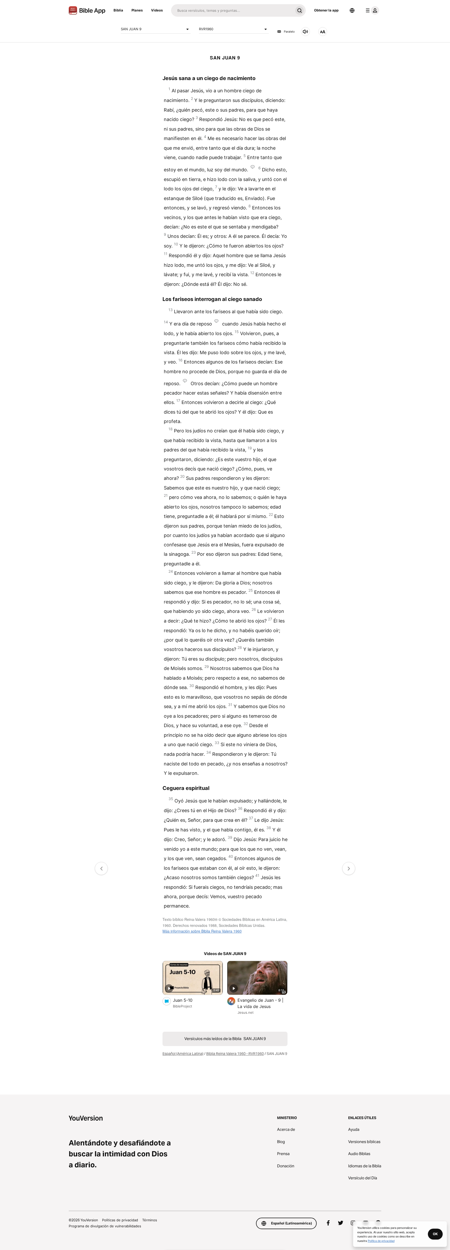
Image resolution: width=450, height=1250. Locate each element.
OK (435, 1234)
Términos (149, 1220)
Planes (137, 10)
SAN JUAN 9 (131, 29)
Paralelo (289, 31)
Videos (157, 10)
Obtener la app (326, 10)
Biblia (118, 10)
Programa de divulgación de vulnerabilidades (105, 1226)
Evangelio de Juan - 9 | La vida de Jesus (260, 1003)
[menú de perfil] (371, 10)
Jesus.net (246, 1012)
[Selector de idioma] (352, 10)
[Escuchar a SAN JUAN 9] (305, 31)
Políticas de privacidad (120, 1220)
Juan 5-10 (188, 1000)
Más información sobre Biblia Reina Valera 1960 (202, 931)
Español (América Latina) (182, 1053)
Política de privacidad (381, 1241)
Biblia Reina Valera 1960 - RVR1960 (235, 1053)
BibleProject (182, 1006)
